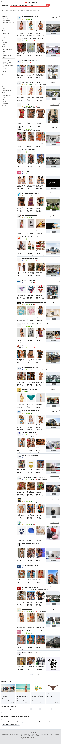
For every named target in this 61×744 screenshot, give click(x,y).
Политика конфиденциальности (28, 731)
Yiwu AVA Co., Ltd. (26, 345)
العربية (54, 734)
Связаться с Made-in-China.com (41, 731)
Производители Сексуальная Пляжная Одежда (11, 721)
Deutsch (33, 734)
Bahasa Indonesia (38, 735)
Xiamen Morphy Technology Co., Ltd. (30, 60)
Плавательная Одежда (6, 709)
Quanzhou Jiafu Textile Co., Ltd (29, 389)
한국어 (51, 734)
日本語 (21, 734)
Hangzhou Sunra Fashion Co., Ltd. (30, 258)
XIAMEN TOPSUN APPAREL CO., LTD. (31, 410)
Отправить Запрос (55, 17)
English (9, 734)
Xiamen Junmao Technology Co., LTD (31, 126)
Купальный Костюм (18, 711)
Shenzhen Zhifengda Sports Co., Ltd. (30, 280)
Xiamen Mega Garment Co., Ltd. (29, 149)
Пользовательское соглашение (17, 731)
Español (29, 734)
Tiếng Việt (32, 735)
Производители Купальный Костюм (30, 721)
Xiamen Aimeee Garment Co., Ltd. (30, 587)
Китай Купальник (35, 709)
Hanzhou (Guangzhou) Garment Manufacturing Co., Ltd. (35, 323)
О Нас (4, 731)
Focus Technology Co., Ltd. (29, 737)
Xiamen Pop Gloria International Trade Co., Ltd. (33, 499)
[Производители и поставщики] (31, 2)
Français (25, 734)
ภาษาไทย (24, 735)
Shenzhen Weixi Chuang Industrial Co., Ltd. (32, 630)
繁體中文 (17, 734)
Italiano (41, 734)
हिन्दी (21, 735)
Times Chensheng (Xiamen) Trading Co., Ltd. (32, 236)
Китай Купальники (26, 709)
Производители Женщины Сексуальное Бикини (48, 721)
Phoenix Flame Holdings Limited (30, 522)
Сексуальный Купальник (7, 711)
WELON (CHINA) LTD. (27, 171)
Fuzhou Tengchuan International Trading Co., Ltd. (33, 477)
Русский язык (46, 734)
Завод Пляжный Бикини (38, 718)
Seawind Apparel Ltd (27, 609)
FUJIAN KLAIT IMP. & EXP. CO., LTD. (30, 16)
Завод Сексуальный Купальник (51, 718)
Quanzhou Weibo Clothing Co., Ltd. (30, 565)
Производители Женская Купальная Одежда (10, 724)
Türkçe (29, 735)
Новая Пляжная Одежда (46, 709)
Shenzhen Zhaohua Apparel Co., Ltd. (30, 543)
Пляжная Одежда (17, 709)
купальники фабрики (29, 7)
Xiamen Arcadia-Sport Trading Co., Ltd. (31, 193)
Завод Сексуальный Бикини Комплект (24, 718)
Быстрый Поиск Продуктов (51, 731)
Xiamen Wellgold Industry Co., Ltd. (30, 104)
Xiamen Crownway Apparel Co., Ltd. (30, 367)
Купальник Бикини (27, 711)
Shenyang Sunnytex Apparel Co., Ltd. (31, 82)
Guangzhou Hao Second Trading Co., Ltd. (31, 652)
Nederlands (58, 734)
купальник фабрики (37, 7)
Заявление (8, 731)
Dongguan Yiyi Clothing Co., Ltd (29, 215)
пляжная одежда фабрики (20, 7)
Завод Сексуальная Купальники (8, 718)
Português (37, 734)
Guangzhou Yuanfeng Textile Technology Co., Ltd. (34, 302)
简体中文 (13, 734)
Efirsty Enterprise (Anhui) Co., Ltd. (30, 455)
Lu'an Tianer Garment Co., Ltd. (29, 432)
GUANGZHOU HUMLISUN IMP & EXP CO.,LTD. (33, 38)
